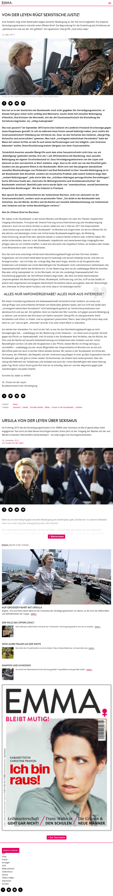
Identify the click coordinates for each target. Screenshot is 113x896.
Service (5, 875)
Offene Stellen (8, 878)
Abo (3, 853)
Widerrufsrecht (8, 869)
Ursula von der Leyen (14, 443)
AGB (4, 865)
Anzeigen (6, 862)
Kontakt (5, 884)
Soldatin (78, 407)
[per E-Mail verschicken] (17, 103)
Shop (4, 856)
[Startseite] (56, 3)
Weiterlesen (57, 536)
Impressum (6, 881)
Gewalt (25, 407)
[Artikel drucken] (23, 103)
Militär (47, 407)
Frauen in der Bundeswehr (63, 407)
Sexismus (17, 407)
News (15, 404)
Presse (4, 859)
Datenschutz (7, 872)
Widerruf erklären (10, 850)
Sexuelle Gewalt (36, 407)
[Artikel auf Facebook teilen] (4, 103)
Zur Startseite (57, 837)
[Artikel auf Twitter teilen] (10, 103)
